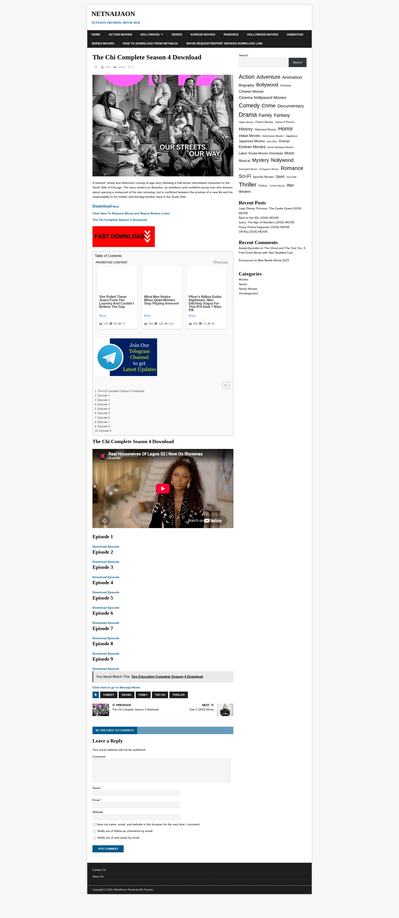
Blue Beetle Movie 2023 (273, 260)
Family (143, 694)
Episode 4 (104, 408)
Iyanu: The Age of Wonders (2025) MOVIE (266, 222)
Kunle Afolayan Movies (280, 147)
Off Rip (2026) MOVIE (253, 231)
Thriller (178, 694)
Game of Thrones (285, 122)
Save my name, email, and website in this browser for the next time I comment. (148, 824)
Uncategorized (248, 293)
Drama (126, 694)
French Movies (264, 122)
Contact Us (99, 869)
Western (245, 191)
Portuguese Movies (269, 169)
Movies (243, 279)
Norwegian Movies (248, 169)
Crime (269, 105)
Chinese (285, 85)
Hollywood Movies (262, 34)
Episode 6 (104, 417)
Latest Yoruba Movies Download (261, 153)
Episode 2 (104, 400)
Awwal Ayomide (249, 248)
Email (96, 800)
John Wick (272, 141)
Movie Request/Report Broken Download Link (224, 43)
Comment (98, 756)
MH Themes (146, 889)
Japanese (291, 136)
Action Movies (120, 34)
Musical (244, 160)
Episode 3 (104, 404)
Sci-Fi (245, 176)
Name (96, 788)
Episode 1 (104, 395)
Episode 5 (104, 413)
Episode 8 (104, 426)
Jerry (108, 67)
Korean (284, 141)
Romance (231, 34)
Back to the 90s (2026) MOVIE (259, 217)
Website (97, 812)
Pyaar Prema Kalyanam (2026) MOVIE (264, 227)
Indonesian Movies (273, 136)
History (246, 129)
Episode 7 (104, 422)
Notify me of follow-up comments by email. (125, 831)
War (290, 185)
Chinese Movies (251, 91)
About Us (98, 876)
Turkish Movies (277, 185)
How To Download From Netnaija (150, 43)
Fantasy (282, 115)
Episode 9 (105, 430)
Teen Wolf (291, 177)
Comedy (108, 694)
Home (95, 34)
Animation (295, 34)
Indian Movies (249, 136)
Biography (246, 85)
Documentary (290, 105)
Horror (285, 128)
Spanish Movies (263, 176)
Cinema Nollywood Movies (262, 97)
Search (243, 55)
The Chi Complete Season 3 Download (119, 219)
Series (177, 34)
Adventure (268, 77)
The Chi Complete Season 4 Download (121, 391)
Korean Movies (203, 34)
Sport (280, 177)
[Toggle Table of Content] (224, 385)
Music (289, 153)
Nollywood (150, 34)
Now (105, 206)
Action (247, 77)
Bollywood (267, 84)
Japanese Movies (252, 141)
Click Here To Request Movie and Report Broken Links (131, 213)
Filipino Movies (246, 122)
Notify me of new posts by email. (118, 837)
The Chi (160, 694)
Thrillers (262, 185)
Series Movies (103, 43)
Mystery (260, 160)
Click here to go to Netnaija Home (116, 687)
